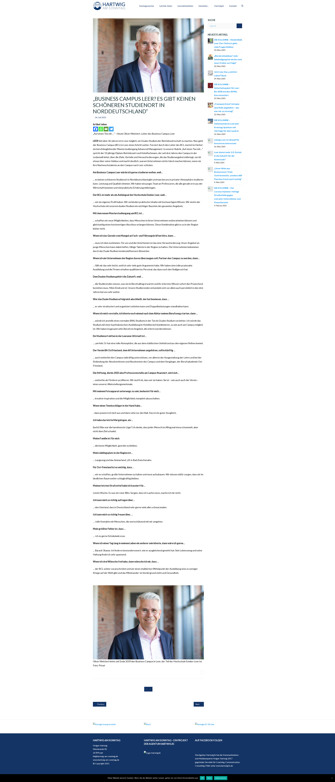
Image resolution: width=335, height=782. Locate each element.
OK (202, 778)
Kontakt (233, 6)
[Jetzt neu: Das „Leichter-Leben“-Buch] (210, 72)
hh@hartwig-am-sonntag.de (105, 756)
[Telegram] (111, 129)
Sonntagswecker (146, 6)
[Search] (239, 25)
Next (198, 704)
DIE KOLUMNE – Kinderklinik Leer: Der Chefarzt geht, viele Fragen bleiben (228, 43)
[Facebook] (95, 129)
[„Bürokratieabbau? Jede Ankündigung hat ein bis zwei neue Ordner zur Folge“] (210, 56)
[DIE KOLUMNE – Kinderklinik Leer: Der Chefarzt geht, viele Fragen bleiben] (210, 40)
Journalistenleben (185, 6)
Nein (209, 778)
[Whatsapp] (100, 129)
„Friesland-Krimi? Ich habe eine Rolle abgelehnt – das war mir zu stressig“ (226, 107)
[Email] (106, 129)
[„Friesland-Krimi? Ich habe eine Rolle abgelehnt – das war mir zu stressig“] (210, 105)
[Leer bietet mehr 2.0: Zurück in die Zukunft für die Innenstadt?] (210, 153)
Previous (100, 704)
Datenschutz (220, 778)
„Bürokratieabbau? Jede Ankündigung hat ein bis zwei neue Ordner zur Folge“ (228, 59)
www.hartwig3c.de (224, 765)
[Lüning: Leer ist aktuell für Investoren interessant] (210, 140)
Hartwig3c (219, 6)
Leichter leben (165, 6)
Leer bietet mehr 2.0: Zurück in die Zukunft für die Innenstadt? (228, 156)
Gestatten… (203, 6)
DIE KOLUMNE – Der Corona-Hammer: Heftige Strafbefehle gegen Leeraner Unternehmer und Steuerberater (227, 195)
